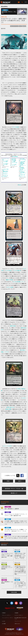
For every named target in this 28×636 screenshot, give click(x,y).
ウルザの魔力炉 (5, 162)
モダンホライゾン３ (14, 26)
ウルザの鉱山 (5, 163)
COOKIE (3, 621)
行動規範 (16, 612)
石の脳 (21, 164)
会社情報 (4, 623)
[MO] (13, 156)
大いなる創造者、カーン (13, 165)
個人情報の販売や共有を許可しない (20, 618)
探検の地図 (14, 159)
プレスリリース (18, 621)
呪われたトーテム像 (22, 166)
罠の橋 (21, 169)
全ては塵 (13, 161)
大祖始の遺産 (22, 161)
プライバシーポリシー (6, 615)
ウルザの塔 (5, 164)
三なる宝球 (22, 168)
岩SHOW (24, 26)
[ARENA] (16, 156)
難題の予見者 (5, 171)
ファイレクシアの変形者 (22, 171)
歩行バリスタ (22, 176)
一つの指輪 (14, 160)
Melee (19, 185)
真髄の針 (21, 162)
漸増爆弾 (21, 167)
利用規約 (4, 612)
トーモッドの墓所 (22, 160)
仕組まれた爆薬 (22, 175)
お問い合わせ (17, 623)
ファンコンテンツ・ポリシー (8, 617)
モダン (20, 26)
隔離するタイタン (22, 173)
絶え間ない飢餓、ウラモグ (5, 176)
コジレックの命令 (13, 163)
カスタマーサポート (19, 615)
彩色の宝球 (14, 158)
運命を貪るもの (5, 172)
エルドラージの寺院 (5, 159)
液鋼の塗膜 (22, 163)
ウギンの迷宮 (15, 127)
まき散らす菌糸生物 (5, 170)
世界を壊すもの (5, 174)
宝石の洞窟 (22, 158)
